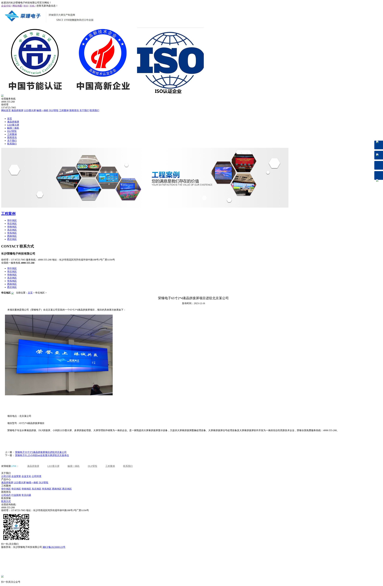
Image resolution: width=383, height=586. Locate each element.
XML (32, 5)
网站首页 (6, 110)
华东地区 (12, 233)
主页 (30, 292)
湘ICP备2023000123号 (53, 547)
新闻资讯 (74, 110)
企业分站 (6, 5)
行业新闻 (16, 495)
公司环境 (36, 476)
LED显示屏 (30, 110)
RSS (26, 5)
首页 (9, 118)
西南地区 (12, 236)
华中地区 (12, 220)
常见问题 (26, 495)
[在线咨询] (378, 145)
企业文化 (26, 476)
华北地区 (12, 223)
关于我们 (84, 110)
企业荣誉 (16, 476)
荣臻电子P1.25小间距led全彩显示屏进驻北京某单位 (42, 455)
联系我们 (94, 110)
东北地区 (12, 230)
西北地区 (12, 239)
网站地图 (17, 5)
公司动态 (6, 495)
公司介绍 (6, 476)
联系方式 (6, 501)
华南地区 (12, 226)
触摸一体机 (42, 110)
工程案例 (64, 110)
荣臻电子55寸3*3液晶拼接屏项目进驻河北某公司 (41, 452)
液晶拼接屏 (17, 110)
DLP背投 (53, 110)
